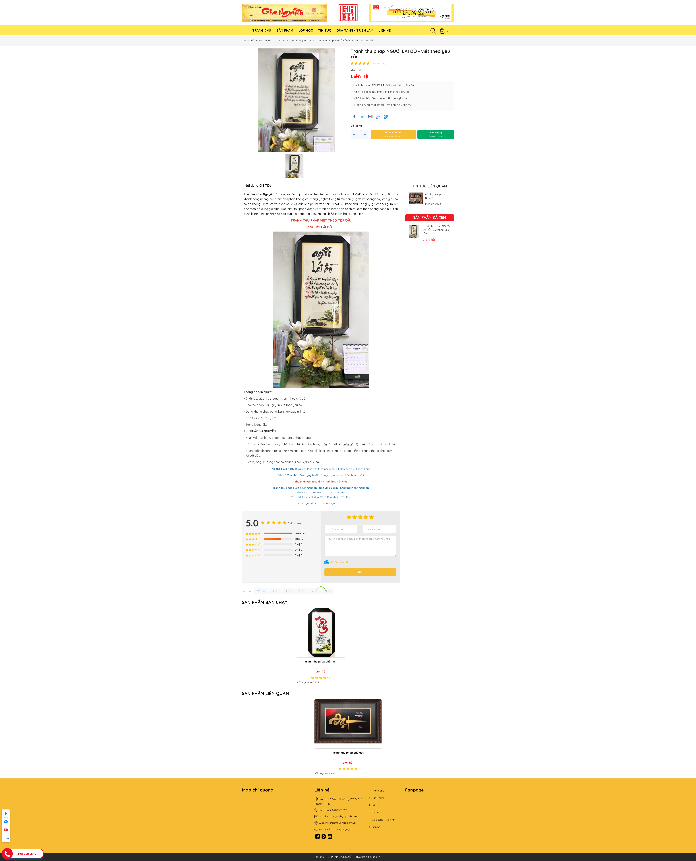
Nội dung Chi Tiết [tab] (258, 185)
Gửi (360, 572)
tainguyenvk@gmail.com (342, 816)
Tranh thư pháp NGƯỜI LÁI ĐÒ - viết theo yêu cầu (436, 230)
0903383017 (27, 854)
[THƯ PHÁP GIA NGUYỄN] (284, 12)
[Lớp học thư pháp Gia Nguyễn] (416, 198)
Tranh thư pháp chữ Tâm (320, 661)
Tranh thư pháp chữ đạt (348, 752)
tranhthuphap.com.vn (343, 822)
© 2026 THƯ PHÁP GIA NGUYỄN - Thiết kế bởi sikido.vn (348, 856)
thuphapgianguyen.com (343, 829)
